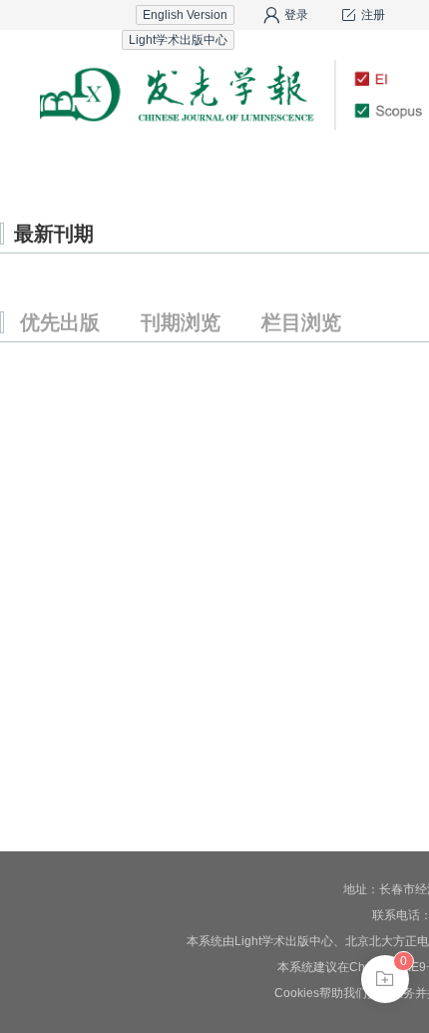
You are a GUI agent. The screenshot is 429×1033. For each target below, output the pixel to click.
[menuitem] (65, 165)
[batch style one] (385, 979)
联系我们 (364, 164)
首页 (65, 164)
